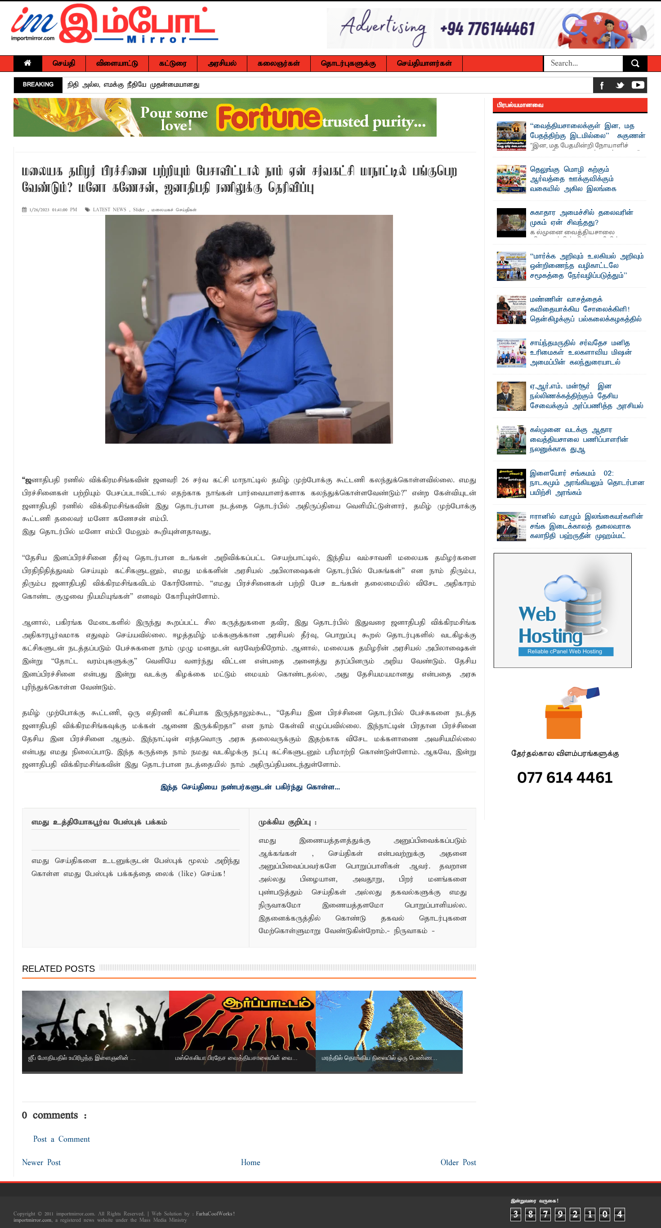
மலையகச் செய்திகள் (174, 210)
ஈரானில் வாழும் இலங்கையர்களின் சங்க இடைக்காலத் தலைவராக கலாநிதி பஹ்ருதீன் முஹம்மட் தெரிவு (586, 531)
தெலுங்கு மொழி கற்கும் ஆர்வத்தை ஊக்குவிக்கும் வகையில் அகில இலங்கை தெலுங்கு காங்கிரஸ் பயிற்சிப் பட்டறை (561, 189)
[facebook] (602, 87)
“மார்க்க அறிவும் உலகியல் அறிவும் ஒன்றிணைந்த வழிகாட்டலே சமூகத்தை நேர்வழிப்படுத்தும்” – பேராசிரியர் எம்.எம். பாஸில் (587, 271)
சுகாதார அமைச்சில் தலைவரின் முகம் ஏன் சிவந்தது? (582, 218)
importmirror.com (32, 1220)
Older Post (458, 1163)
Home (250, 1163)
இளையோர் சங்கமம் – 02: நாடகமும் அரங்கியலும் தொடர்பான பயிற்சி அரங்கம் (587, 483)
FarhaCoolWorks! (215, 1214)
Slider (139, 210)
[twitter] (620, 87)
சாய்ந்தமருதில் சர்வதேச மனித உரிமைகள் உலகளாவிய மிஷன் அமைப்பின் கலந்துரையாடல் (581, 353)
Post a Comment (61, 1139)
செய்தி (64, 63)
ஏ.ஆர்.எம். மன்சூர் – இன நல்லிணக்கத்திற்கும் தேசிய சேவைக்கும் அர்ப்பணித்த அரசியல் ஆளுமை (586, 401)
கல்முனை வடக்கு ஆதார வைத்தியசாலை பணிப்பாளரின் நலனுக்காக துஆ (579, 440)
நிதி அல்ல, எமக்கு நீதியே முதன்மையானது (134, 85)
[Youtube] (638, 87)
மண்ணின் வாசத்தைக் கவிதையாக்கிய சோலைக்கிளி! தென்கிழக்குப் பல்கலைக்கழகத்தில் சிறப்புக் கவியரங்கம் (586, 314)
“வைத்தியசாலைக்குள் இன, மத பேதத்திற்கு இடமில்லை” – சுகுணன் (588, 131)
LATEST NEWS (109, 210)
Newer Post (41, 1163)
